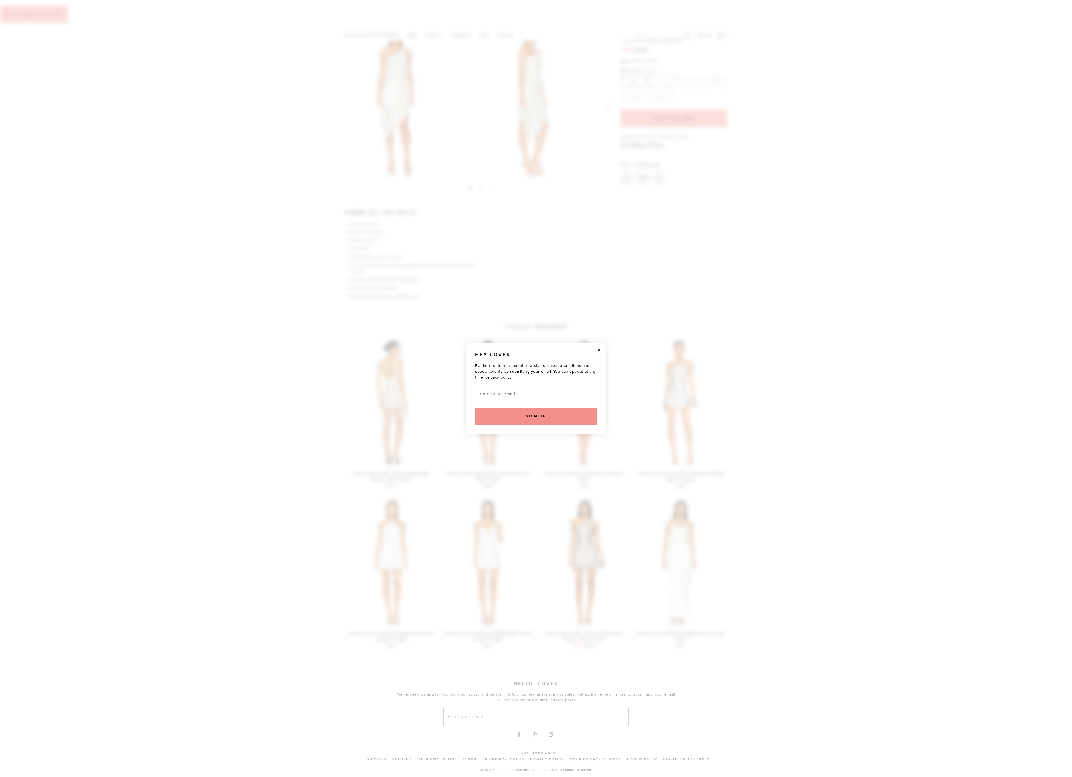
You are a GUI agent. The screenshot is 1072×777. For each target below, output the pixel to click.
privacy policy (498, 377)
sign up (536, 416)
